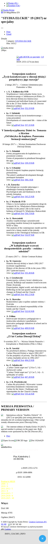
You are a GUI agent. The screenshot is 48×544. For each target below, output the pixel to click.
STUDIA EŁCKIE (23, 41)
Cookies (8, 529)
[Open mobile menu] (2, 12)
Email (8, 34)
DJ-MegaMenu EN (11, 12)
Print (8, 32)
